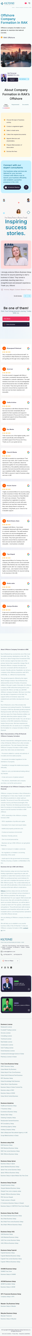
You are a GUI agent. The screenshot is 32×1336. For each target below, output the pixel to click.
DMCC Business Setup (7, 1066)
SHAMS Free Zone (6, 1271)
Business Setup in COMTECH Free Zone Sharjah (15, 1206)
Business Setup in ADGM (8, 1287)
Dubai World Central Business (9, 1096)
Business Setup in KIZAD (8, 1093)
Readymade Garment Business (10, 1120)
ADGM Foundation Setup (8, 1284)
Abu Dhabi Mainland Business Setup (11, 1215)
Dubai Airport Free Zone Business (11, 1072)
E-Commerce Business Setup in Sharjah (12, 1203)
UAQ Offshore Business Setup (9, 1243)
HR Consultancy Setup (7, 1123)
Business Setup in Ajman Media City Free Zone (14, 1175)
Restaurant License (6, 1027)
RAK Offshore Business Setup (9, 1154)
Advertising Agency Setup (8, 1126)
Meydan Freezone (6, 1316)
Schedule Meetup (12, 79)
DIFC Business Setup (7, 1078)
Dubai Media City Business (8, 1069)
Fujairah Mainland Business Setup (10, 1256)
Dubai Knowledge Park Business (10, 1081)
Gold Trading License (7, 1048)
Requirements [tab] (15, 104)
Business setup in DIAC (7, 1090)
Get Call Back (22, 79)
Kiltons (3, 891)
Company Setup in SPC (7, 1296)
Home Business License (8, 1050)
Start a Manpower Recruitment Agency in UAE (14, 1132)
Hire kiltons (7, 318)
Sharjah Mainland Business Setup (10, 1188)
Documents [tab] (25, 104)
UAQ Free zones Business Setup (10, 1240)
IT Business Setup (6, 1108)
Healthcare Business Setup (9, 1105)
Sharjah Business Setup (7, 1185)
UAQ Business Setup (7, 1234)
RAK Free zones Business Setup (10, 1151)
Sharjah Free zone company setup (11, 1191)
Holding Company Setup (8, 1129)
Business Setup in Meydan (8, 1319)
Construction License (7, 1045)
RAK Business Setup (7, 1145)
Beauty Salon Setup (6, 1114)
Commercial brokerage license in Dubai (12, 1053)
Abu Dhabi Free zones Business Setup (12, 1221)
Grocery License (5, 1033)
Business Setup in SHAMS (8, 1274)
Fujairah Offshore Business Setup (10, 1261)
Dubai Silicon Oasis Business (9, 1084)
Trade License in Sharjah (8, 1200)
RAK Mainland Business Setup (9, 1148)
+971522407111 (7, 954)
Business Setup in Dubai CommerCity (11, 1087)
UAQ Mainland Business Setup (9, 1237)
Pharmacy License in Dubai (9, 1056)
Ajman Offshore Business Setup (10, 1172)
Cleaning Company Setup (8, 1117)
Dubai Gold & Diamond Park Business (11, 1075)
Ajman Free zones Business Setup (11, 1169)
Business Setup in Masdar (8, 1306)
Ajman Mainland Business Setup (10, 1166)
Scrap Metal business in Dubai (9, 1135)
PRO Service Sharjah (7, 1197)
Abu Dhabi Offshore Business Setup (11, 1224)
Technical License (6, 1039)
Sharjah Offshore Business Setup (10, 1194)
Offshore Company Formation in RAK (23, 7)
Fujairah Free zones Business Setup (11, 1258)
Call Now (25, 1333)
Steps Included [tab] (6, 105)
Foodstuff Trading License (8, 1030)
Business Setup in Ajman (8, 1163)
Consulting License (6, 1036)
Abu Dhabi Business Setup (8, 1218)
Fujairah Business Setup (8, 1253)
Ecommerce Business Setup (9, 1111)
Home (13, 7)
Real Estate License (6, 1042)
